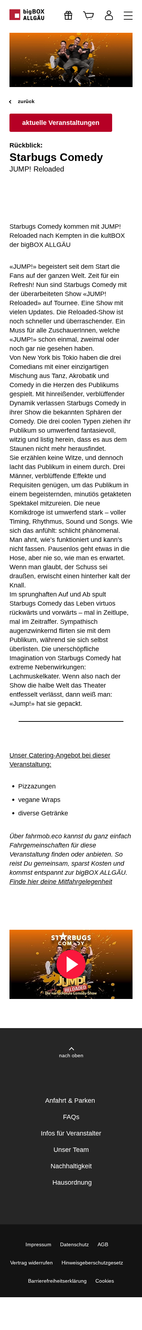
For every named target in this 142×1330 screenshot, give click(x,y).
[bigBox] (27, 14)
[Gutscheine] (68, 15)
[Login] (109, 15)
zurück (25, 101)
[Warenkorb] (88, 15)
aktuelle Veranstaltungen (60, 122)
